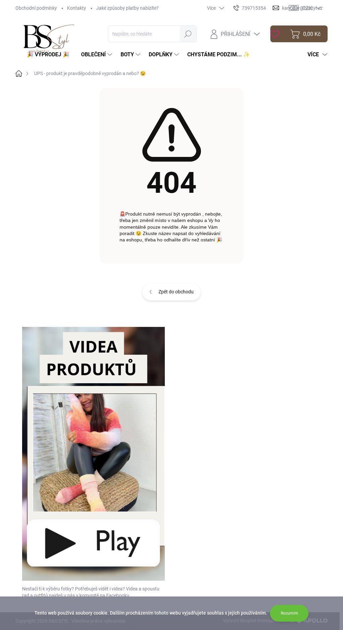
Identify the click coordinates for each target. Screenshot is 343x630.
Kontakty (76, 8)
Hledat (188, 34)
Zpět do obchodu (176, 291)
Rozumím (289, 613)
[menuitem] (50, 54)
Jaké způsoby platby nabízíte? (127, 8)
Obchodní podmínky (36, 8)
